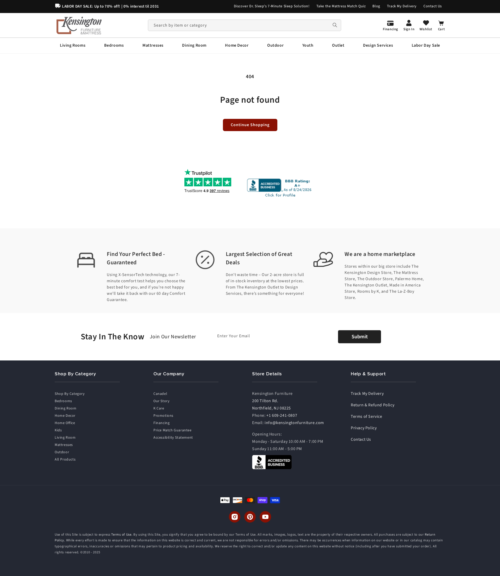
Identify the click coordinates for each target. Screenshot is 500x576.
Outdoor (62, 452)
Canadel (160, 393)
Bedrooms (63, 401)
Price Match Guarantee (172, 430)
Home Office (65, 423)
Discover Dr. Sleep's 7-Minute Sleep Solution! (272, 6)
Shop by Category (70, 393)
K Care (158, 408)
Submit (360, 336)
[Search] (335, 25)
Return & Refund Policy (372, 405)
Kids (58, 430)
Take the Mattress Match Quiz (341, 6)
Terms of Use (121, 534)
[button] (73, 45)
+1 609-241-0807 (281, 415)
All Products (65, 459)
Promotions (163, 415)
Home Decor (65, 415)
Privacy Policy (364, 428)
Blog (376, 6)
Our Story (161, 401)
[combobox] (244, 25)
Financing (161, 423)
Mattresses (64, 445)
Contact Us (432, 6)
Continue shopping (250, 125)
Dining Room (66, 408)
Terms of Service (366, 416)
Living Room (65, 437)
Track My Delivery (402, 6)
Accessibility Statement (173, 437)
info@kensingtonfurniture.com (294, 423)
